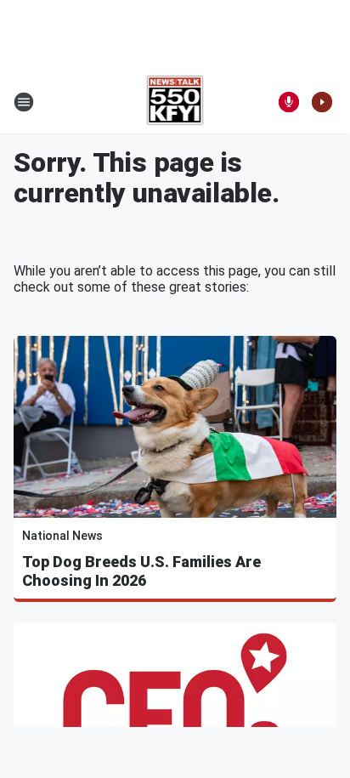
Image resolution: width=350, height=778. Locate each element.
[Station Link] (175, 102)
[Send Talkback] (289, 102)
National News (62, 535)
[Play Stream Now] (322, 102)
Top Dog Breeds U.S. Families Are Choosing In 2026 (141, 571)
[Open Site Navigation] (24, 102)
